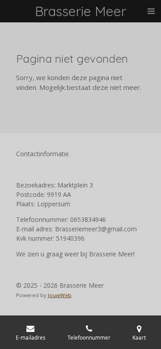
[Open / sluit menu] (151, 11)
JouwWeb (60, 295)
